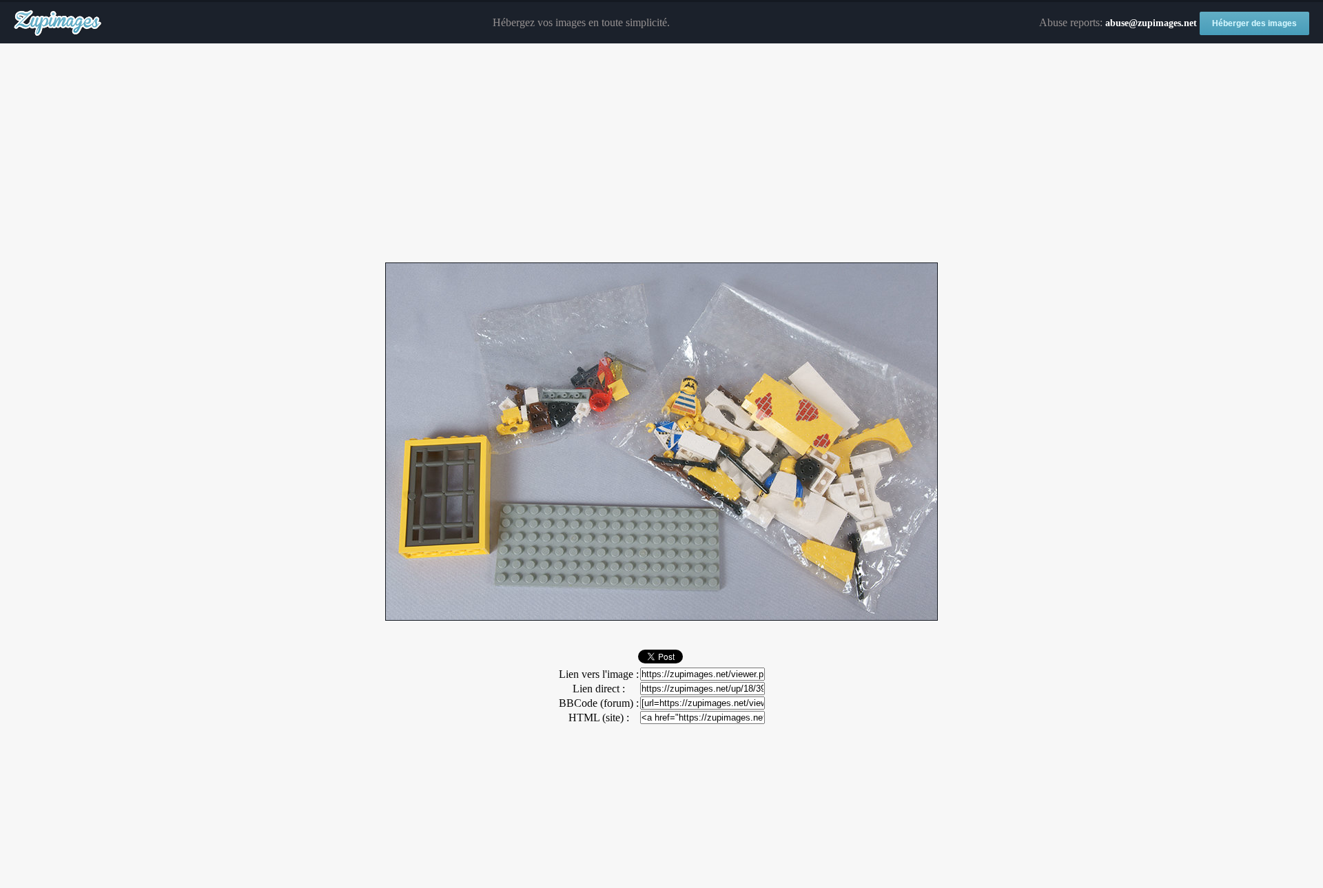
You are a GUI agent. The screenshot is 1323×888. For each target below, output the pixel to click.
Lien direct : (599, 688)
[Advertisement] (661, 153)
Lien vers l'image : (599, 674)
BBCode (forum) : (599, 703)
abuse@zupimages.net (1151, 23)
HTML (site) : (598, 717)
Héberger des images (1254, 23)
